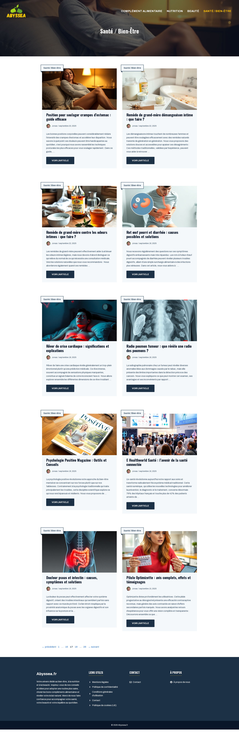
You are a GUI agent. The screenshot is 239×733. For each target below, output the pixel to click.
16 (67, 647)
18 (76, 647)
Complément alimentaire (141, 11)
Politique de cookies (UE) (104, 705)
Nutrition (175, 11)
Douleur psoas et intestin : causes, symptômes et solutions (71, 579)
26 (85, 647)
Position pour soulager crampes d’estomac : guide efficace (78, 117)
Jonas (54, 126)
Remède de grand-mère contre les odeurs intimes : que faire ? (76, 234)
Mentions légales (100, 682)
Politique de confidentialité (105, 687)
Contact (96, 700)
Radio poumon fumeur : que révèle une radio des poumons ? (159, 348)
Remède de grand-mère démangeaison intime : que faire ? (159, 117)
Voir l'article (60, 160)
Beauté (193, 11)
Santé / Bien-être (217, 11)
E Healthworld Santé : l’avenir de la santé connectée (156, 462)
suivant (93, 647)
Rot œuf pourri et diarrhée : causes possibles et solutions (152, 234)
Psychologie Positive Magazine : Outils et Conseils (76, 462)
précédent (49, 647)
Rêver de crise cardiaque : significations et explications (77, 348)
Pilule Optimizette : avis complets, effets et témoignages (158, 579)
